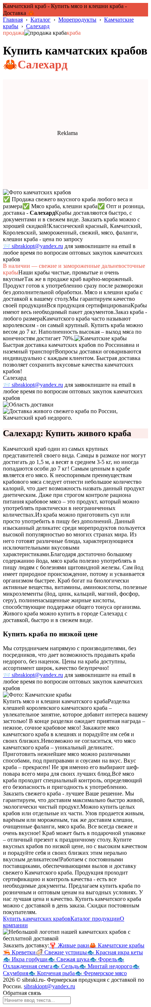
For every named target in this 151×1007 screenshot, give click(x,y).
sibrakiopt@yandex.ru (49, 986)
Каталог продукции (95, 919)
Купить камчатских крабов (36, 919)
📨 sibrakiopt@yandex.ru (33, 246)
